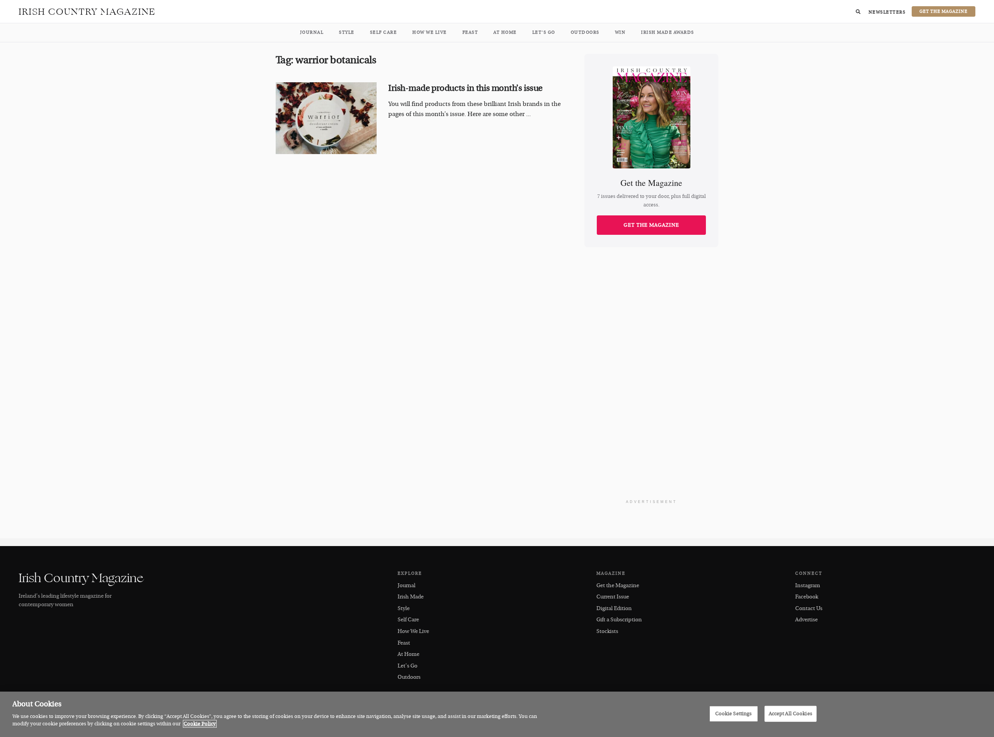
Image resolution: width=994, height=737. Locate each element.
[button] (858, 11)
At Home (505, 32)
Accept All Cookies (790, 713)
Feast (470, 32)
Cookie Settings (733, 713)
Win (620, 32)
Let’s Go (543, 32)
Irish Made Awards (667, 32)
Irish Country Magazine (87, 12)
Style (347, 32)
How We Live (429, 32)
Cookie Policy (200, 724)
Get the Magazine (651, 225)
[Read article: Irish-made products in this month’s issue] (326, 118)
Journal (312, 32)
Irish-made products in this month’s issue (465, 88)
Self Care (383, 32)
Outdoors (585, 32)
